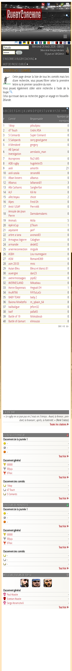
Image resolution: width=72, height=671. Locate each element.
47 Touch (12, 130)
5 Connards (14, 135)
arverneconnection (17, 249)
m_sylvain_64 (37, 302)
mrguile (34, 249)
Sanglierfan (36, 187)
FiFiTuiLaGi (35, 292)
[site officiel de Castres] (20, 43)
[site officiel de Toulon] (57, 43)
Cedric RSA (35, 130)
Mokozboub (36, 316)
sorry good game (38, 140)
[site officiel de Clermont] (24, 43)
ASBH (11, 254)
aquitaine (13, 230)
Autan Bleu (14, 268)
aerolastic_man (38, 152)
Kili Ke (33, 192)
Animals (12, 220)
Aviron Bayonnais (17, 287)
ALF (10, 192)
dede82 (34, 244)
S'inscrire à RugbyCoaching (19, 59)
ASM (10, 259)
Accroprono (14, 158)
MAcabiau (35, 283)
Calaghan (35, 239)
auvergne (13, 273)
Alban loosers (15, 178)
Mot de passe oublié (14, 64)
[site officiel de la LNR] (57, 4)
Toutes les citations (58, 424)
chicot (33, 197)
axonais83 (35, 235)
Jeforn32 (34, 307)
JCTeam (34, 225)
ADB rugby (13, 163)
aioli (10, 168)
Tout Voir (62, 456)
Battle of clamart (16, 321)
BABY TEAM (14, 297)
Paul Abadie (12, 594)
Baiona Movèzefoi (17, 302)
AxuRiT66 (13, 292)
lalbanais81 (36, 182)
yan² (32, 230)
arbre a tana (14, 235)
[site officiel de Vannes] (69, 43)
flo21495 (34, 158)
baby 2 (33, 297)
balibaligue (14, 307)
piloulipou (35, 125)
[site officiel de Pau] (45, 43)
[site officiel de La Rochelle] (28, 43)
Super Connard (38, 135)
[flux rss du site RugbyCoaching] (43, 4)
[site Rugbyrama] (62, 4)
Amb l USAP (14, 206)
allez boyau (14, 197)
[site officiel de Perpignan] (49, 43)
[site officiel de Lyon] (32, 43)
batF (10, 311)
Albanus (12, 182)
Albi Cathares (15, 187)
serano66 (35, 173)
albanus (34, 178)
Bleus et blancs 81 (39, 268)
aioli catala (13, 173)
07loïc (9, 473)
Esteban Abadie (14, 598)
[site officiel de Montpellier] (36, 43)
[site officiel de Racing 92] (53, 43)
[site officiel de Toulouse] (61, 43)
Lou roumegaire (38, 254)
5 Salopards (14, 140)
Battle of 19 (14, 316)
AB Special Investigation (14, 151)
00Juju (10, 469)
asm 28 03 (13, 263)
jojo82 (33, 278)
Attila (32, 220)
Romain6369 (36, 259)
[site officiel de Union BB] (65, 43)
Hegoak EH (36, 287)
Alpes (11, 202)
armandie (13, 244)
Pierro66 (34, 206)
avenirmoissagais (17, 278)
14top (11, 125)
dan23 (33, 273)
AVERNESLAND (15, 283)
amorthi (34, 168)
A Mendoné (14, 145)
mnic (32, 263)
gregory (34, 145)
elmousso (35, 321)
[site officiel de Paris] (40, 43)
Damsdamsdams (38, 213)
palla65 (34, 311)
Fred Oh (34, 202)
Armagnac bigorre (17, 239)
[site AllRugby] (67, 4)
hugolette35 (36, 163)
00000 (10, 464)
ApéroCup (13, 225)
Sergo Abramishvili (15, 603)
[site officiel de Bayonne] (16, 43)
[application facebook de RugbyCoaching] (49, 4)
